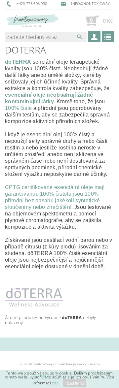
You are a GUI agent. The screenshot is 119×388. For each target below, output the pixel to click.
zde (55, 383)
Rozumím (74, 383)
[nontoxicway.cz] (32, 20)
